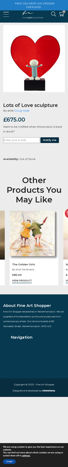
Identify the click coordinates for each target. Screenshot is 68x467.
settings (26, 455)
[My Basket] (62, 14)
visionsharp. (48, 390)
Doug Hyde (21, 110)
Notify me (49, 139)
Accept (9, 461)
